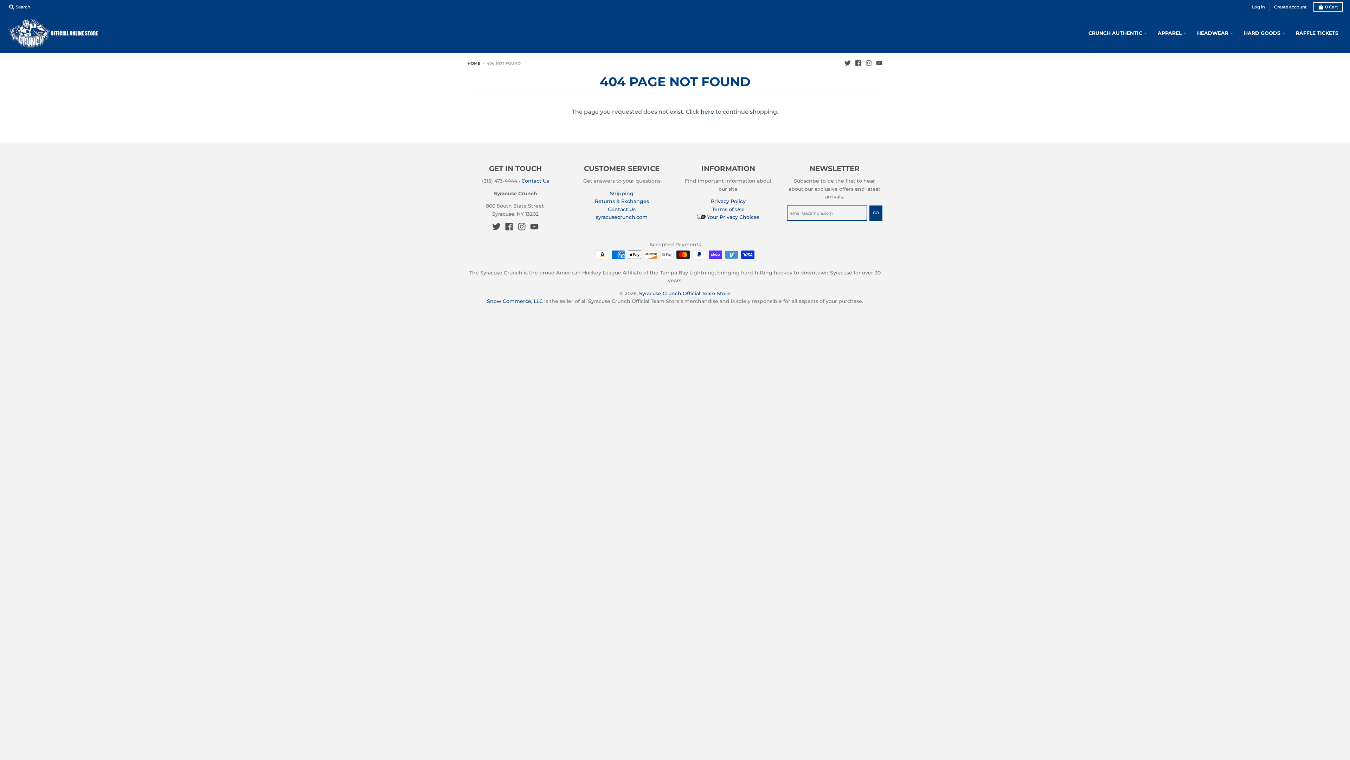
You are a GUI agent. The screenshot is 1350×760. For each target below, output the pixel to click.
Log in (1258, 7)
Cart (1331, 7)
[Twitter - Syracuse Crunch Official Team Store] (847, 63)
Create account (1290, 7)
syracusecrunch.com (622, 217)
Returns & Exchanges (622, 201)
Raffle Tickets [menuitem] (1317, 33)
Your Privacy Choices (732, 217)
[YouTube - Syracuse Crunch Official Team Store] (879, 63)
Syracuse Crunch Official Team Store (685, 293)
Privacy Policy (728, 201)
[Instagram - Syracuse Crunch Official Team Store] (869, 63)
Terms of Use (728, 209)
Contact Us (535, 181)
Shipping (622, 193)
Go (876, 212)
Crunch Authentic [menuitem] (1115, 33)
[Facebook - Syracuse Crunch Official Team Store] (858, 63)
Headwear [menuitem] (1212, 33)
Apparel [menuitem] (1170, 33)
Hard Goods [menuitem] (1262, 33)
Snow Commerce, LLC (515, 301)
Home (474, 63)
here (707, 111)
